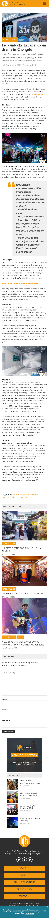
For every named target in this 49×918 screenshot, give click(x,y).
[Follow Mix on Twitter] (18, 859)
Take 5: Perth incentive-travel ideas (30, 781)
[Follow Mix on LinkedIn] (30, 859)
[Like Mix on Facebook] (24, 859)
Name (5, 699)
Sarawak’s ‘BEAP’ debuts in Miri (28, 806)
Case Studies (9, 39)
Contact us (25, 896)
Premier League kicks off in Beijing (23, 593)
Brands (14, 494)
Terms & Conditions (24, 882)
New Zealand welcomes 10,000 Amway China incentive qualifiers (23, 643)
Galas (20, 637)
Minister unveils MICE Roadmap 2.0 (30, 819)
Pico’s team (39, 94)
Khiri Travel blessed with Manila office (29, 794)
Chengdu (22, 494)
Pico (14, 497)
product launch (24, 497)
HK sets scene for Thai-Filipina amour (21, 550)
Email (5, 710)
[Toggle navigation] (44, 3)
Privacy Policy (24, 889)
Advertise (24, 875)
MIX (34, 65)
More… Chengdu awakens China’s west (20, 283)
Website (6, 720)
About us (24, 868)
